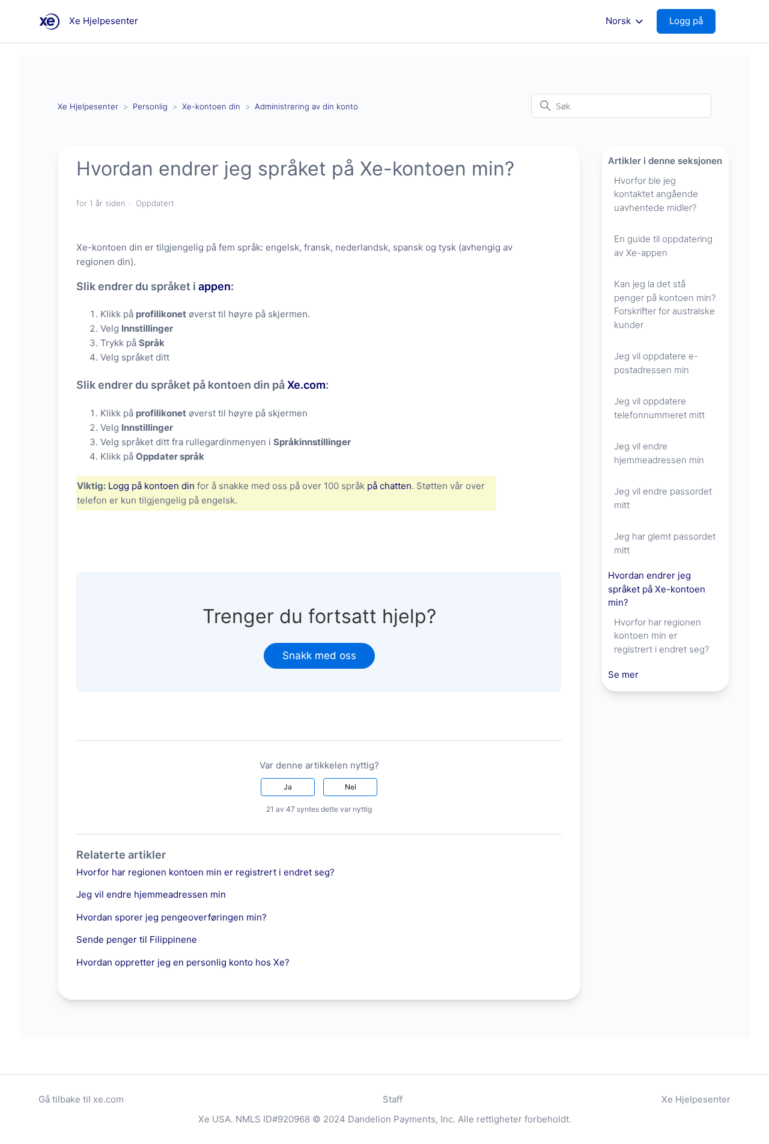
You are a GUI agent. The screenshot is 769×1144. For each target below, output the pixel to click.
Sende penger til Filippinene (136, 939)
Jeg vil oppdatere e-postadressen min (656, 363)
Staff (393, 1099)
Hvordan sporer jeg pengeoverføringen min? (171, 917)
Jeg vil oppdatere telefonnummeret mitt (659, 408)
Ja (288, 786)
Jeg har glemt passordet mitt (665, 543)
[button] (692, 21)
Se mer (623, 674)
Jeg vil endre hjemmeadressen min (151, 894)
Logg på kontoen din (151, 485)
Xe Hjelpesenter (88, 106)
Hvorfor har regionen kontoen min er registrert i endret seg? (205, 872)
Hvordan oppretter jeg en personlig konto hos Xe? (183, 962)
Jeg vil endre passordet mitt (663, 498)
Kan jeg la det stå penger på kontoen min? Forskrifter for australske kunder (665, 304)
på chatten (389, 485)
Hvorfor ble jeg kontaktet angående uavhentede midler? (656, 194)
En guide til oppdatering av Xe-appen (663, 245)
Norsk (619, 21)
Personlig (150, 106)
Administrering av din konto (306, 106)
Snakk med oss (319, 656)
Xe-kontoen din (212, 106)
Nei (350, 786)
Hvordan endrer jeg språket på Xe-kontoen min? (656, 589)
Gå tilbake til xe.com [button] (81, 1099)
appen (214, 286)
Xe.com (306, 385)
